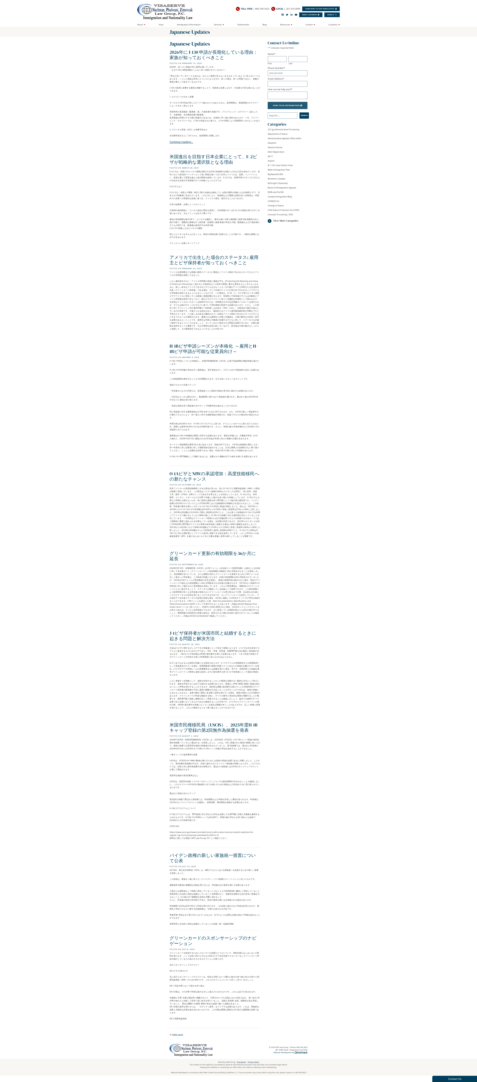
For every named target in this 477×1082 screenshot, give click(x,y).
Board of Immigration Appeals (282, 187)
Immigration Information (189, 24)
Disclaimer (241, 1062)
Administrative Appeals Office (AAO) (284, 138)
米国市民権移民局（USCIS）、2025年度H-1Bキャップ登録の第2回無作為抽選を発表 (214, 727)
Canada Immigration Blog (280, 196)
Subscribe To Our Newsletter (320, 9)
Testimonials (243, 24)
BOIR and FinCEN (276, 192)
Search (331, 15)
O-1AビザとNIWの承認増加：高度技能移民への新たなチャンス (214, 476)
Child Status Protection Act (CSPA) (283, 210)
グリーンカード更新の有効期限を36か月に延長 (213, 556)
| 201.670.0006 (288, 8)
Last (290, 63)
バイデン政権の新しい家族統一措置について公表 (213, 858)
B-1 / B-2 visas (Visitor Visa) (280, 165)
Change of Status (276, 205)
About (140, 24)
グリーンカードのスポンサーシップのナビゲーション (213, 940)
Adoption (272, 143)
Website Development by (290, 1052)
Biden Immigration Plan (279, 169)
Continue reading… (181, 142)
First (270, 63)
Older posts (177, 1034)
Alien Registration (276, 151)
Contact (309, 24)
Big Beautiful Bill (275, 174)
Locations (333, 24)
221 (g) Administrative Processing (283, 129)
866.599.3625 (300, 1072)
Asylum (271, 160)
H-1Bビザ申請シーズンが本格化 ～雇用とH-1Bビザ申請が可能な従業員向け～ (214, 348)
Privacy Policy (253, 1062)
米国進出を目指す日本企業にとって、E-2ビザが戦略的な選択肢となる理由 (213, 159)
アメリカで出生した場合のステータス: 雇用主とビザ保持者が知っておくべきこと (214, 260)
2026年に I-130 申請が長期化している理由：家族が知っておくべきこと (214, 55)
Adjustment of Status (278, 134)
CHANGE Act (273, 201)
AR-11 (270, 156)
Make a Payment (309, 15)
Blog (264, 24)
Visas (161, 24)
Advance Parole (275, 147)
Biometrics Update (276, 178)
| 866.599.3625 (255, 8)
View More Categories (285, 220)
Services (218, 24)
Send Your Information (286, 105)
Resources (285, 24)
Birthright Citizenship (278, 183)
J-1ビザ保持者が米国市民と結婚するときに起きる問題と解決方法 (213, 635)
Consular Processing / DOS (280, 214)
